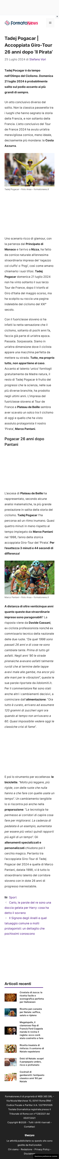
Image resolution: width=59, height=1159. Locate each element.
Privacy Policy (41, 1149)
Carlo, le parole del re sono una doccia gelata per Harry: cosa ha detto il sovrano (28, 908)
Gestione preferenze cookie (45, 1156)
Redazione (26, 1149)
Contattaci (29, 1126)
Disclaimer (29, 1153)
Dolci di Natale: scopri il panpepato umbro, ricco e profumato (32, 1061)
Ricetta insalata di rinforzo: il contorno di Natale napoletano (32, 1048)
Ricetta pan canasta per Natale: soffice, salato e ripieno (31, 1012)
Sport (13, 897)
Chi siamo (13, 1149)
